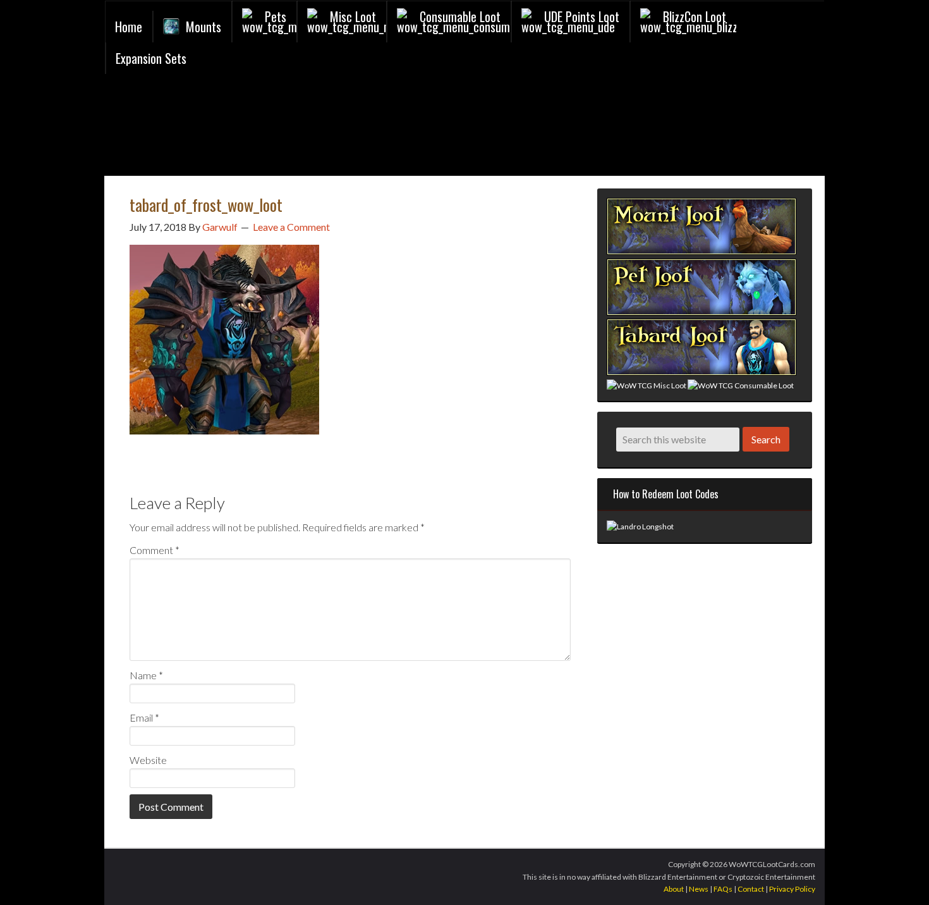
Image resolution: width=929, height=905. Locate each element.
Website (148, 760)
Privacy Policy (792, 889)
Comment (154, 550)
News (698, 889)
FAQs (722, 889)
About (674, 889)
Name (146, 675)
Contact (751, 889)
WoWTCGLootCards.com (256, 128)
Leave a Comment (291, 227)
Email (144, 717)
